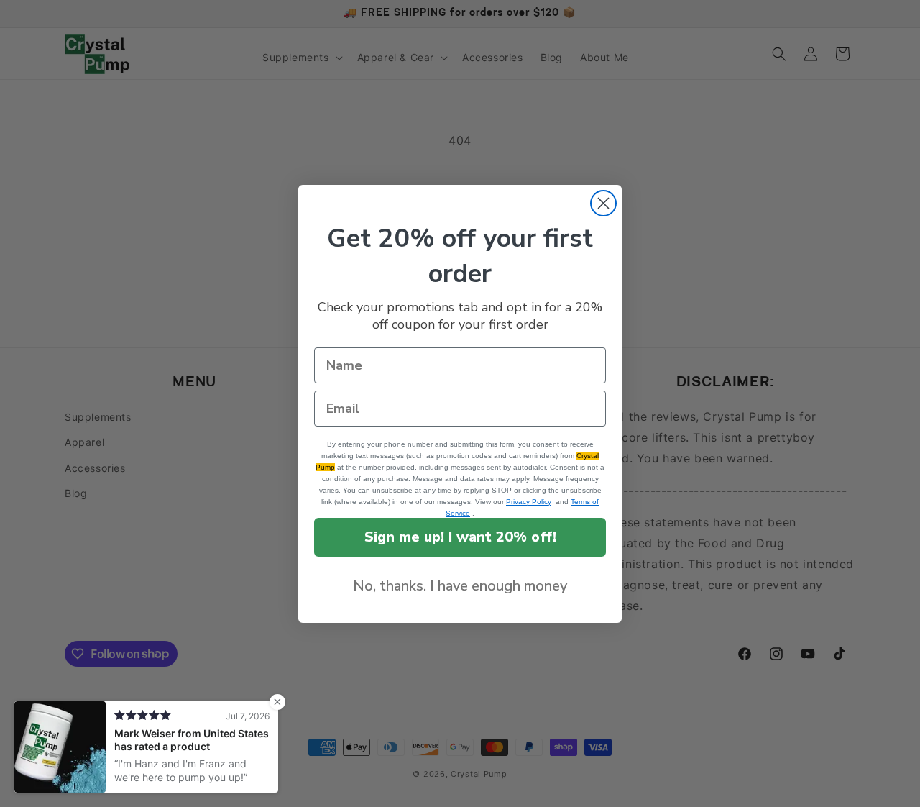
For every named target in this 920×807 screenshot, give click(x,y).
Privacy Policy (528, 502)
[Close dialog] (603, 203)
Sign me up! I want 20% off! (460, 537)
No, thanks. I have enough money (460, 586)
